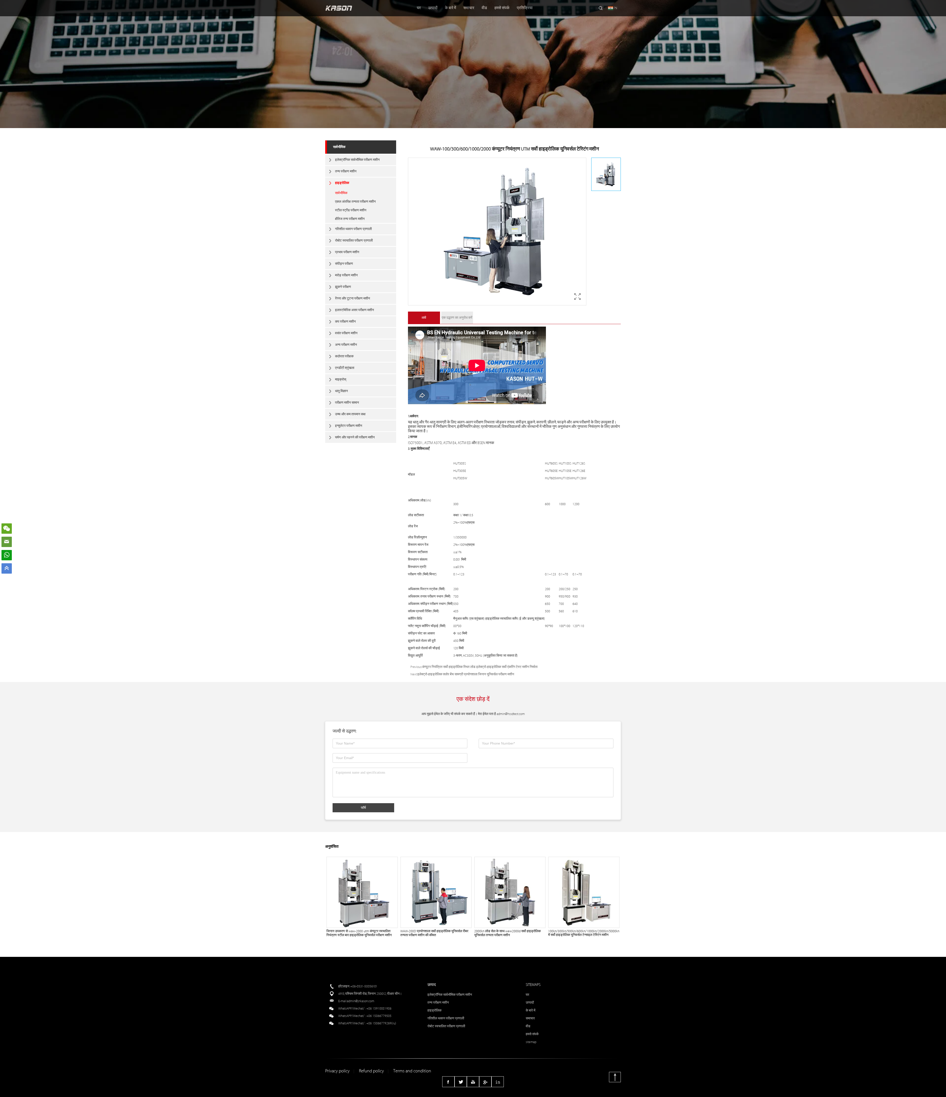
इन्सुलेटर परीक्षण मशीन (348, 426)
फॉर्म (363, 808)
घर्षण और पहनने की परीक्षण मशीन (355, 437)
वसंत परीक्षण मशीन (346, 333)
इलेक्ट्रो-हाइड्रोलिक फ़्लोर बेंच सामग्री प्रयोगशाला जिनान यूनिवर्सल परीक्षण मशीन (465, 674)
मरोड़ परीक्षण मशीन (346, 275)
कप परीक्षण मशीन (345, 321)
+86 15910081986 (378, 1008)
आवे (424, 317)
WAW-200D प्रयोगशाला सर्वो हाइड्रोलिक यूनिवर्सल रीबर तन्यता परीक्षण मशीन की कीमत (434, 933)
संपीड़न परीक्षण (344, 264)
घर (419, 8)
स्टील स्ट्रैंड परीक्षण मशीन (350, 210)
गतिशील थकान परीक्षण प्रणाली (353, 229)
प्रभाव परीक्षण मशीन (347, 252)
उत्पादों (433, 8)
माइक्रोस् (340, 379)
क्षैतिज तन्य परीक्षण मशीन (350, 219)
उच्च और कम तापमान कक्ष (350, 414)
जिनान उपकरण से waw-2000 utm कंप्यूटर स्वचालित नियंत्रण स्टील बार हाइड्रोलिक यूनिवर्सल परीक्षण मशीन (359, 933)
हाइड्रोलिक (342, 183)
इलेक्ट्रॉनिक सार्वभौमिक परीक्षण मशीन (357, 160)
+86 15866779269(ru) (381, 1023)
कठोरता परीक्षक (344, 356)
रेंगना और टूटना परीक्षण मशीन (352, 298)
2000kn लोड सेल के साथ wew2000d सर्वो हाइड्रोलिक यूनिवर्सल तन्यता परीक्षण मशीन (507, 933)
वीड (484, 8)
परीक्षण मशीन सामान (347, 402)
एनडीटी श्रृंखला (344, 368)
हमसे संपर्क (501, 8)
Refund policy (371, 1071)
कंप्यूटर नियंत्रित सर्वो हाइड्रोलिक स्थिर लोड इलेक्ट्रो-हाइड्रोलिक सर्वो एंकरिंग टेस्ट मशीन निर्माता (480, 667)
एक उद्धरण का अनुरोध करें (457, 317)
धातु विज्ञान (341, 391)
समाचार (468, 8)
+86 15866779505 (378, 1016)
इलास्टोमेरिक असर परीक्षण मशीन (354, 310)
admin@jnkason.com (360, 1001)
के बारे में (450, 8)
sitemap (531, 1042)
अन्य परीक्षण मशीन (346, 345)
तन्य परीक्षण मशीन (345, 171)
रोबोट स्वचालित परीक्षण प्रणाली (354, 240)
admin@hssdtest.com (511, 714)
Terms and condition (412, 1071)
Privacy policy (337, 1071)
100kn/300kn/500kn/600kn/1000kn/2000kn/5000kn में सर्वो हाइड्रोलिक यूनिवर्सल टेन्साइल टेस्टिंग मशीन (583, 933)
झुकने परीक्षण (343, 287)
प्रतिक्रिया (525, 8)
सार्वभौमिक (339, 147)
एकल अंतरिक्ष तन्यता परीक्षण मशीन (355, 201)
